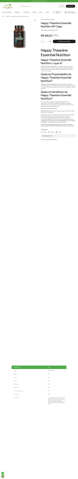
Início (3, 16)
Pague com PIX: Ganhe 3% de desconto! (39, 1)
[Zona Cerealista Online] (7, 6)
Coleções (8, 16)
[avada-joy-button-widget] (2, 476)
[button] (70, 6)
